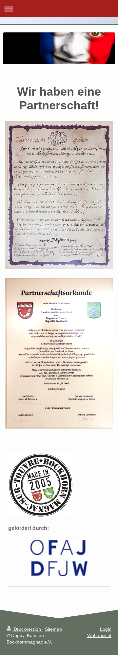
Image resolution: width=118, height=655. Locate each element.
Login (105, 629)
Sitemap (53, 629)
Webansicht (99, 635)
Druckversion (27, 629)
